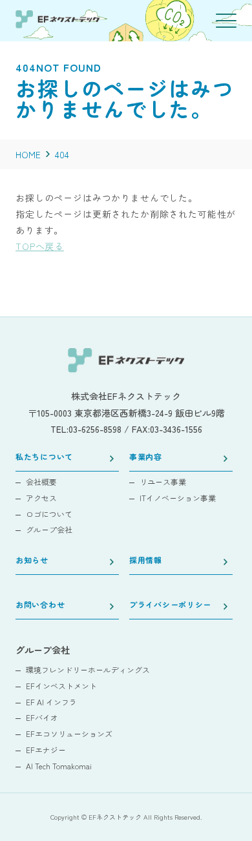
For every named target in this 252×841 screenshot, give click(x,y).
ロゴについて (49, 514)
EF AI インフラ (51, 702)
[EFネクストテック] (58, 24)
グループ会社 (49, 529)
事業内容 (145, 457)
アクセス (41, 498)
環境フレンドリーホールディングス (88, 670)
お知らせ (32, 560)
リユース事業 (163, 482)
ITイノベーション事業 (178, 498)
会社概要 (41, 482)
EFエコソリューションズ (69, 734)
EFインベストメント (61, 686)
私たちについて (44, 457)
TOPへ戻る (40, 246)
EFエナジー (46, 750)
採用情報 (145, 560)
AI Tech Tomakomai (59, 766)
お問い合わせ (40, 605)
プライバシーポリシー (170, 605)
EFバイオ (42, 717)
